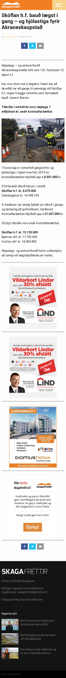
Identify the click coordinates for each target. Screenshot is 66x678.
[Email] (40, 46)
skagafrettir (10, 36)
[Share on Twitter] (32, 46)
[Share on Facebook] (24, 46)
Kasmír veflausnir (32, 599)
